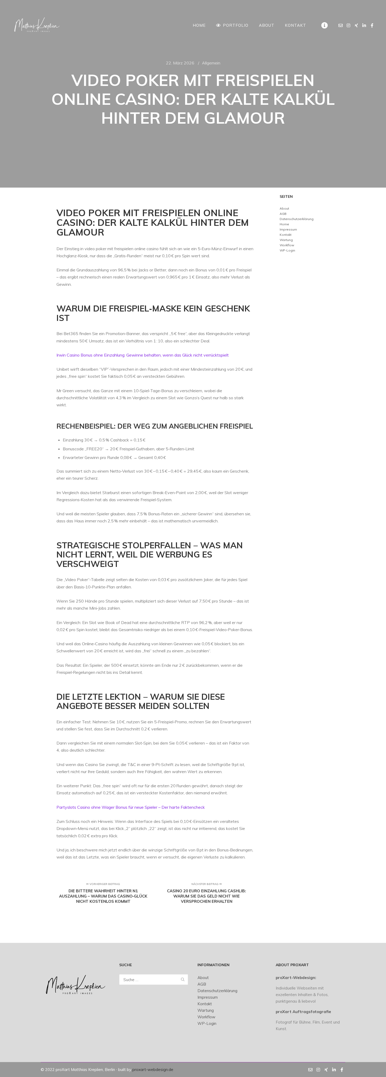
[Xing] (356, 25)
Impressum (288, 229)
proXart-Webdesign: (296, 977)
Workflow (287, 245)
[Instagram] (348, 25)
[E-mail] (340, 25)
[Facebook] (372, 25)
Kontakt (285, 235)
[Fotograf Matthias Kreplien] (37, 25)
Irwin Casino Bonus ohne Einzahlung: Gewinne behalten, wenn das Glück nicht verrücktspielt (142, 355)
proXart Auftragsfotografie (303, 1011)
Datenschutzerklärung (297, 219)
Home (284, 224)
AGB (283, 214)
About (284, 208)
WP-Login (287, 250)
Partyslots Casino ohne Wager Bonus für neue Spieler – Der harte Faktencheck (130, 807)
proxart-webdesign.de (152, 1069)
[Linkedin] (364, 25)
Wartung (286, 240)
